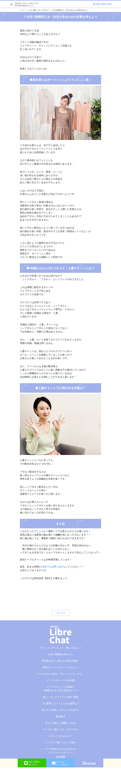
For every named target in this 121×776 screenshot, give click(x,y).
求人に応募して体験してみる (60, 723)
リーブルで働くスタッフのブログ (38, 10)
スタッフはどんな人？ (60, 736)
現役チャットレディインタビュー (60, 667)
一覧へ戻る (60, 613)
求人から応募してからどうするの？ (60, 710)
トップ (22, 10)
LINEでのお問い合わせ (53, 566)
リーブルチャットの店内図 (60, 680)
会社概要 (60, 757)
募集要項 (60, 716)
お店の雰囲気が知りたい (60, 654)
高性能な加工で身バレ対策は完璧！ (60, 661)
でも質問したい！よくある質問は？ (60, 703)
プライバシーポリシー (60, 752)
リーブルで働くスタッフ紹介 (60, 742)
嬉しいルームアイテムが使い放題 (60, 697)
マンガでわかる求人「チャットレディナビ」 (60, 674)
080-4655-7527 (103, 4)
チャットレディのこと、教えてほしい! (60, 648)
